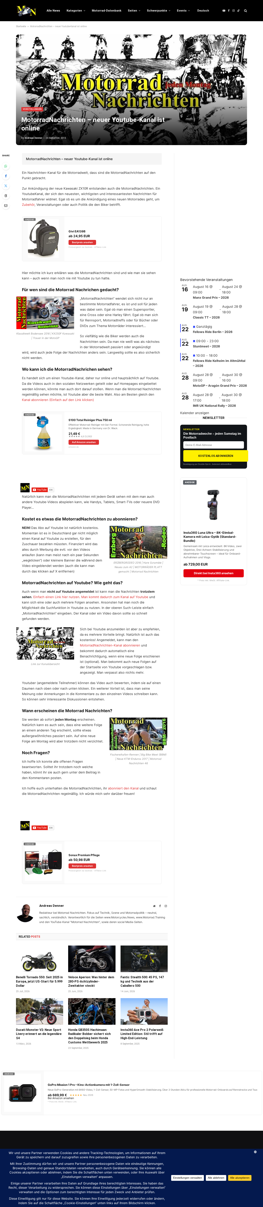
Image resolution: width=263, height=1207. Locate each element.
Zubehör (28, 205)
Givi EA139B (77, 231)
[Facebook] (6, 176)
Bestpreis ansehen (82, 242)
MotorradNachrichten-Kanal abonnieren (110, 645)
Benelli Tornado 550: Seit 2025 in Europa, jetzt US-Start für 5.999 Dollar (39, 981)
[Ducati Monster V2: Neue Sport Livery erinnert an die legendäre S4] (39, 1011)
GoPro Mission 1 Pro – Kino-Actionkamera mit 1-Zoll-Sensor (89, 1085)
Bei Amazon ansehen (61, 1098)
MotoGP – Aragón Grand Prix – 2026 (220, 385)
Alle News (53, 10)
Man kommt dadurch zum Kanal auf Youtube (114, 597)
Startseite (21, 26)
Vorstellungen (32, 109)
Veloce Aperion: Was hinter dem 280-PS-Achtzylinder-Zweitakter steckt (91, 981)
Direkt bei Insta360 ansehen (213, 573)
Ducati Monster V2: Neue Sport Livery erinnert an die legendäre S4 (39, 1034)
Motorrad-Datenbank (106, 10)
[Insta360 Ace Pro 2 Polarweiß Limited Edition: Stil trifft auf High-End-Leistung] (144, 1011)
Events (182, 10)
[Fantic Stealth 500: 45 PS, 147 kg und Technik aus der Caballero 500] (144, 959)
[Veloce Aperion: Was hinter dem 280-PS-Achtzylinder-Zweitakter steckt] (91, 959)
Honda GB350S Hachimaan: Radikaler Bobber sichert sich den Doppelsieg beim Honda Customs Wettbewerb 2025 (89, 1036)
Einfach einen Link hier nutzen (56, 597)
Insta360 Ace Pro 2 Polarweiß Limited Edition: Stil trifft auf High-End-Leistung (142, 1034)
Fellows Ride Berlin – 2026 (213, 332)
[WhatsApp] (6, 166)
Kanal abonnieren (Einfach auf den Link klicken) (58, 400)
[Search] (245, 10)
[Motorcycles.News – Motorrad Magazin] (26, 10)
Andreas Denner (33, 138)
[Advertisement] (209, 211)
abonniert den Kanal (124, 788)
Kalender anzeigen (194, 413)
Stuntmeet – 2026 (206, 346)
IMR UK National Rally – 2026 (214, 406)
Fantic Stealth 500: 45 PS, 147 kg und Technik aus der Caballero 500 (142, 981)
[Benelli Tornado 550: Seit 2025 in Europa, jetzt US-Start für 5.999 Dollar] (39, 959)
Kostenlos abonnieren (215, 455)
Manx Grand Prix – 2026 (211, 297)
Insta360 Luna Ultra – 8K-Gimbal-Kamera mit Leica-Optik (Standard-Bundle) (209, 537)
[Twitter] (6, 186)
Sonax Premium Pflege (84, 855)
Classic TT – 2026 (206, 317)
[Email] (6, 205)
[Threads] (6, 195)
